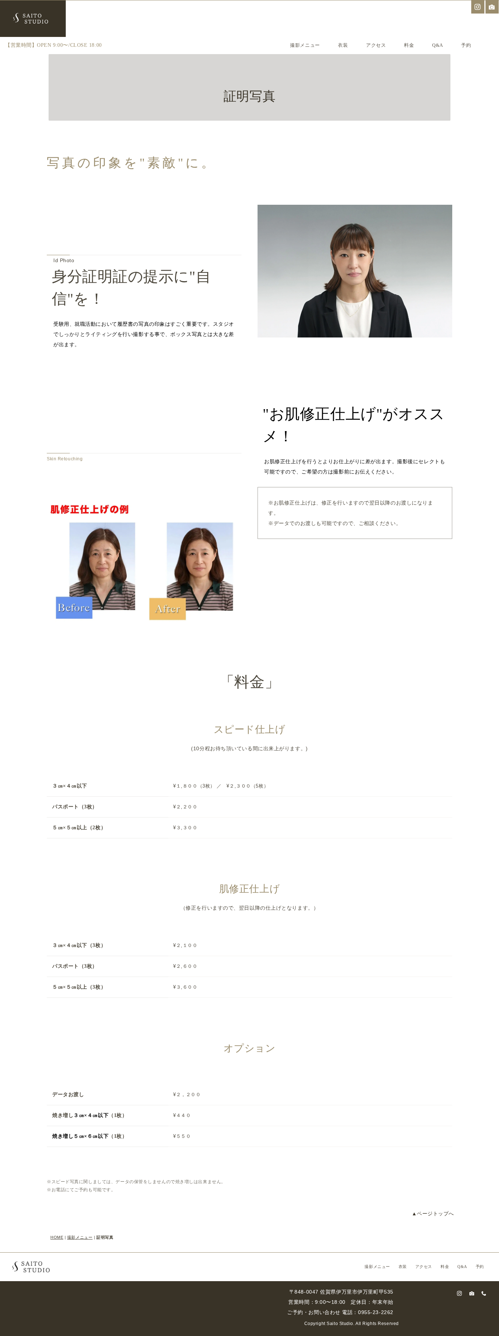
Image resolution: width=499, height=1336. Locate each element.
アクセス (376, 45)
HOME (56, 1237)
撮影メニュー (305, 45)
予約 (466, 45)
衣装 (343, 45)
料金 (409, 45)
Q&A (437, 45)
